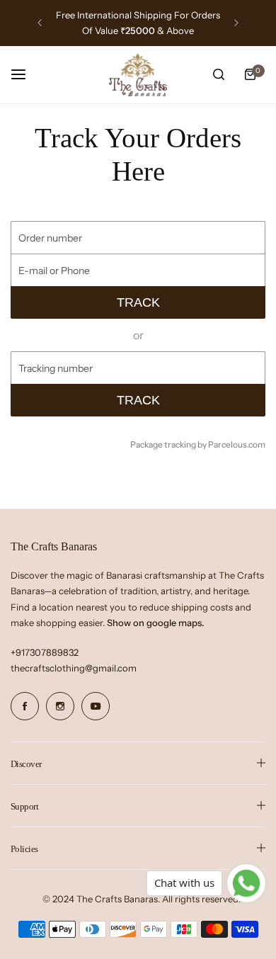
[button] (39, 22)
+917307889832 (45, 652)
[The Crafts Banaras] (138, 75)
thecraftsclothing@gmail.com (74, 668)
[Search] (218, 74)
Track (138, 302)
